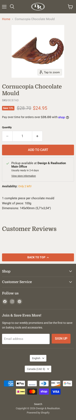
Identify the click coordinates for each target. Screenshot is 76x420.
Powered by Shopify (38, 412)
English (36, 358)
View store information (23, 175)
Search (38, 404)
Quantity (7, 127)
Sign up (61, 338)
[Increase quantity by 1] (37, 136)
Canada (36, 368)
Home (6, 19)
